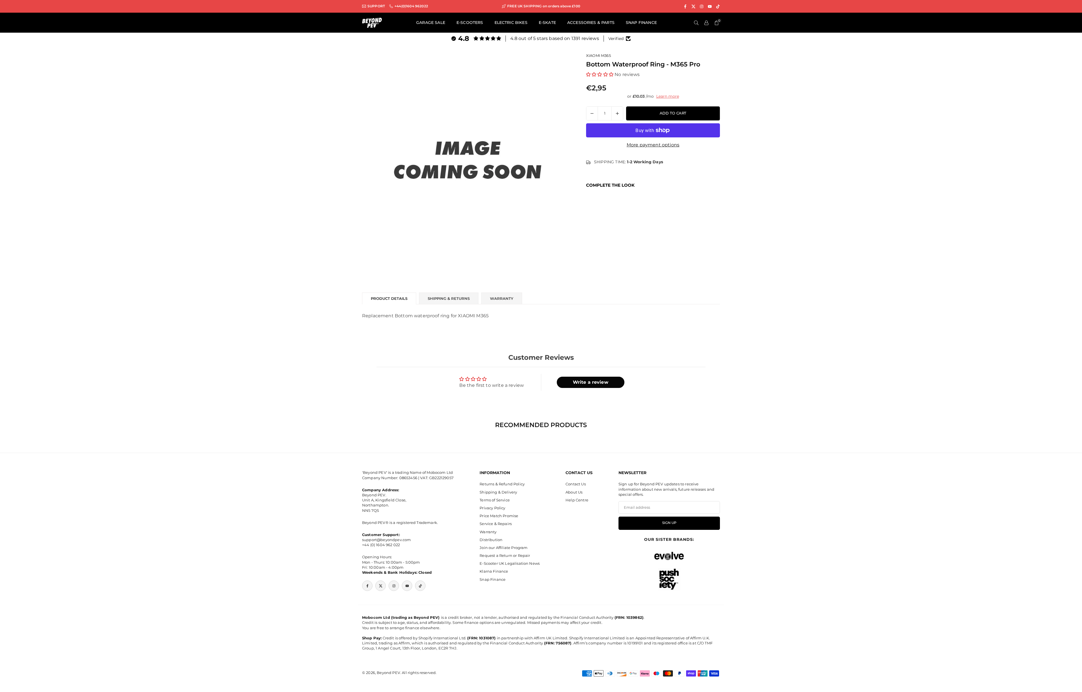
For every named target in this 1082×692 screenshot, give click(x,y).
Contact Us (576, 484)
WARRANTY (501, 298)
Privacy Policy (492, 508)
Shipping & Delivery (498, 492)
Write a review (590, 382)
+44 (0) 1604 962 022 (381, 545)
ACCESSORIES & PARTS (591, 22)
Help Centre (577, 500)
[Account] (706, 23)
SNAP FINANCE (641, 22)
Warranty (488, 532)
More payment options (653, 145)
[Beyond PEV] (372, 22)
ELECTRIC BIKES (511, 22)
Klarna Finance (494, 571)
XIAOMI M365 (598, 55)
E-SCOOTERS (469, 22)
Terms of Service (495, 500)
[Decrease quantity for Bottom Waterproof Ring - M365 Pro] (592, 113)
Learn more (667, 96)
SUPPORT (376, 6)
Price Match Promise (499, 516)
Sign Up (669, 523)
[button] (599, 74)
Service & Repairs (496, 523)
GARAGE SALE (430, 22)
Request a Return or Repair (505, 555)
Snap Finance (492, 579)
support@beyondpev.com (386, 539)
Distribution (491, 539)
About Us (574, 492)
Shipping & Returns (449, 298)
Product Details (389, 298)
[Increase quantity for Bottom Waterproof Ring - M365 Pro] (617, 113)
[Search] (696, 23)
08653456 (408, 478)
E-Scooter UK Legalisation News (510, 563)
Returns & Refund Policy (502, 484)
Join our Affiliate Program (503, 547)
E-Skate (547, 22)
